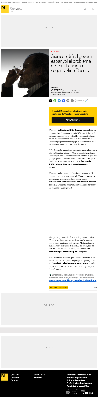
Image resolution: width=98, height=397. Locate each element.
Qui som (15, 375)
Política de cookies (76, 380)
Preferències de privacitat (79, 383)
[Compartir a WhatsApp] (54, 100)
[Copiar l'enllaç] (72, 100)
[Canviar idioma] (85, 9)
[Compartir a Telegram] (59, 100)
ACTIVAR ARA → (73, 120)
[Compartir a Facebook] (63, 100)
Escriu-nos (39, 375)
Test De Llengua (27, 2)
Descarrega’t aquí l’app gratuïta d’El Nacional (72, 281)
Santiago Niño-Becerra (59, 287)
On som (14, 380)
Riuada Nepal (41, 2)
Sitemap (38, 378)
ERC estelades (66, 2)
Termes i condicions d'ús (79, 375)
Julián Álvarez (53, 2)
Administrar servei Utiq (78, 386)
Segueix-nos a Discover (10, 2)
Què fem (15, 378)
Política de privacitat (77, 378)
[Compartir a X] (50, 100)
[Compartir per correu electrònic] (67, 100)
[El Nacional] (5, 9)
